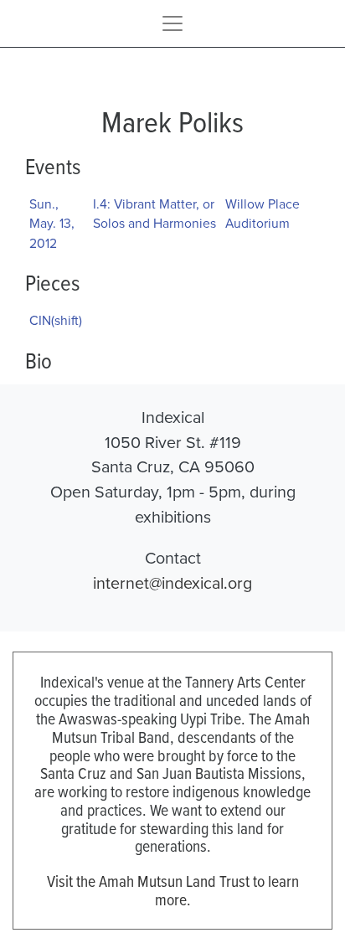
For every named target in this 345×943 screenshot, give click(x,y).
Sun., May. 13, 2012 (52, 223)
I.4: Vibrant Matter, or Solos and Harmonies (154, 213)
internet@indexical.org (172, 582)
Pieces (52, 282)
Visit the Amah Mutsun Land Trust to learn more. (173, 889)
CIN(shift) (55, 320)
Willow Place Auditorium (262, 213)
